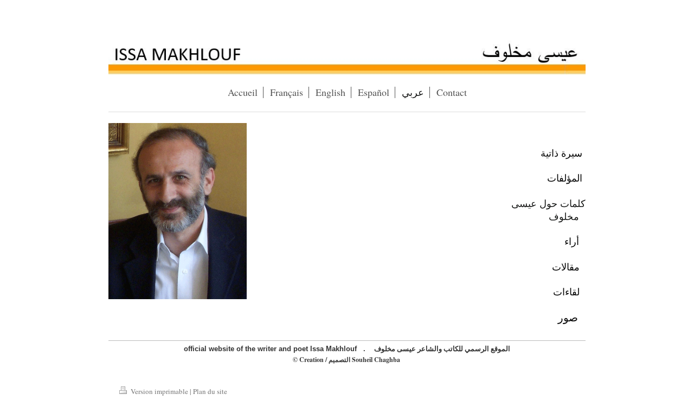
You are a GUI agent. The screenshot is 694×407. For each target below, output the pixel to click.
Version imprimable (159, 391)
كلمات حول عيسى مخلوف (548, 210)
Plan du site (210, 391)
